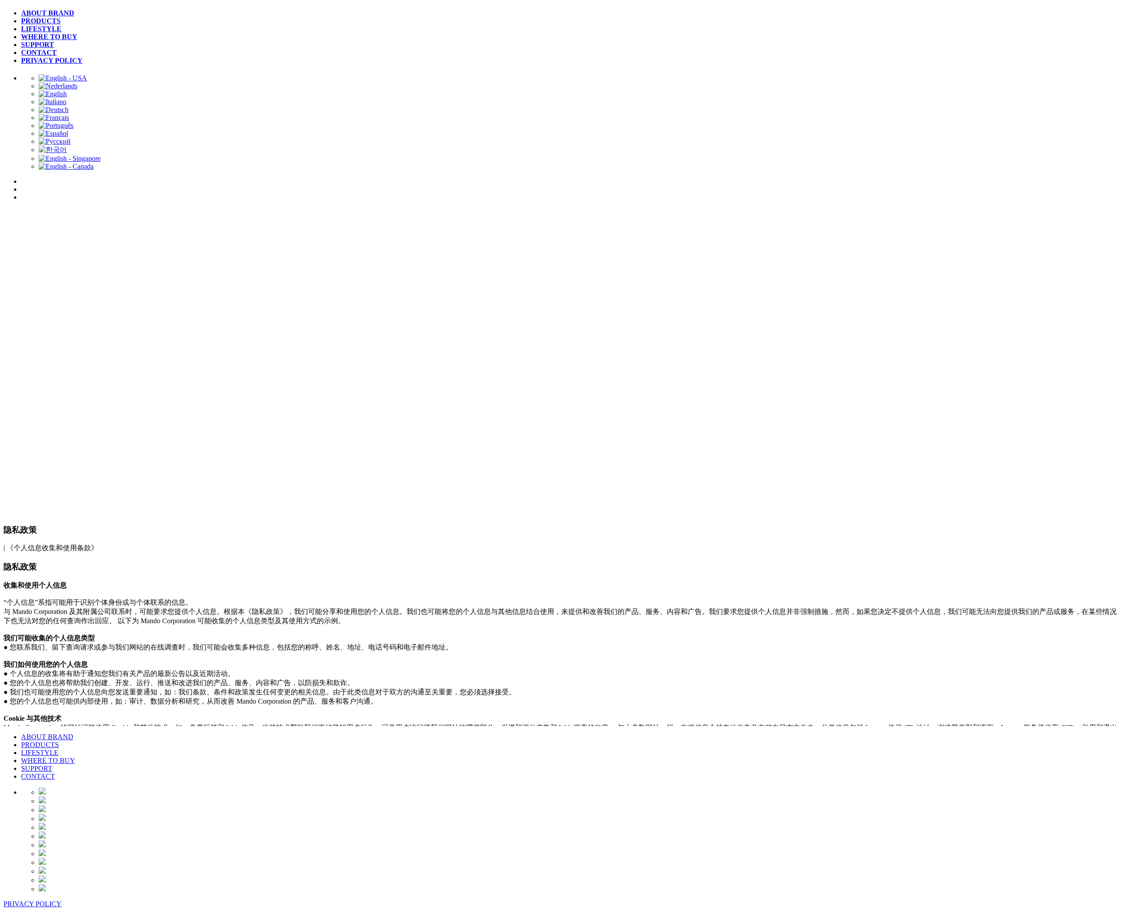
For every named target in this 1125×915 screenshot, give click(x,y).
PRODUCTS (40, 744)
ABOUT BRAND (47, 737)
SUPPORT (36, 768)
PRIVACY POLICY (33, 904)
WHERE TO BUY (48, 760)
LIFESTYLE (39, 752)
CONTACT (38, 776)
